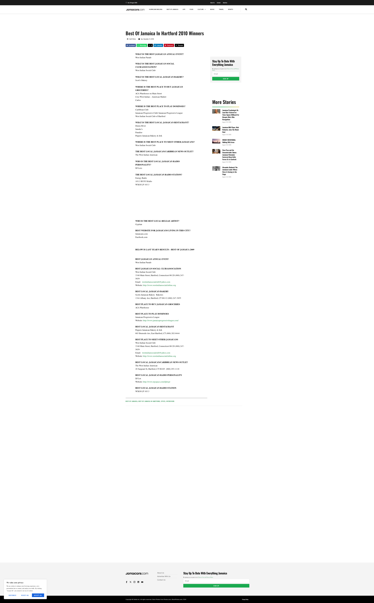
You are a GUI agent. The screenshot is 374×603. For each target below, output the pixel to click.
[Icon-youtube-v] (142, 582)
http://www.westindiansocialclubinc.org (159, 285)
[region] (25, 589)
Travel (221, 9)
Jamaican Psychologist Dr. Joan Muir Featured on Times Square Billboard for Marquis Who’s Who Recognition (230, 115)
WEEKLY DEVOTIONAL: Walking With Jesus (229, 141)
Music (212, 9)
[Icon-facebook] (127, 582)
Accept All (38, 595)
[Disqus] (184, 485)
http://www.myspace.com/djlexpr (156, 381)
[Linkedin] (138, 582)
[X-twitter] (130, 582)
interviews (170, 401)
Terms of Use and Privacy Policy (205, 577)
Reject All (25, 595)
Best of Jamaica (172, 9)
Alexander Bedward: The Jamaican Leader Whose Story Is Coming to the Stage (230, 170)
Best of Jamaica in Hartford (149, 401)
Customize (12, 595)
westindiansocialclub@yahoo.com (156, 281)
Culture (201, 9)
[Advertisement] (161, 23)
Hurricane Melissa (155, 9)
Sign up (226, 79)
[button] (246, 9)
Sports (230, 9)
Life (184, 9)
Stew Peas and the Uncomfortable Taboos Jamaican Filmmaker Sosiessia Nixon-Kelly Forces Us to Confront (229, 155)
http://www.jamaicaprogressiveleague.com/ (161, 320)
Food (191, 9)
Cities (163, 401)
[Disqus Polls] (184, 433)
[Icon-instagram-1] (134, 582)
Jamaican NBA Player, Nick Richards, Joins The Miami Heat (230, 129)
